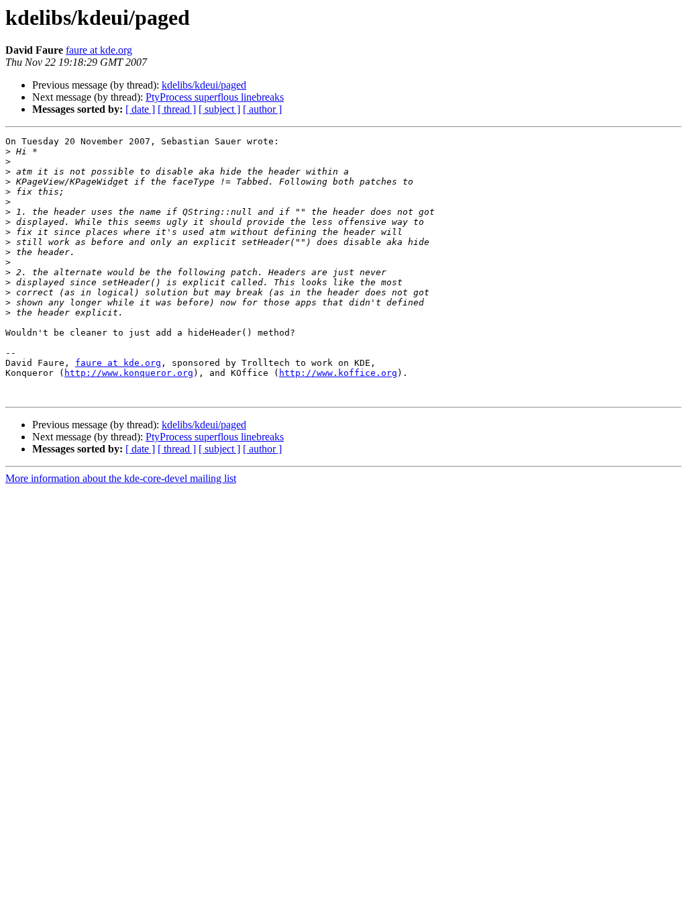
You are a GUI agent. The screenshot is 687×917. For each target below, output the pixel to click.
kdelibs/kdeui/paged (204, 85)
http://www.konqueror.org (128, 373)
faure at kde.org (99, 50)
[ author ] (262, 109)
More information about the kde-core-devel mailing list (120, 478)
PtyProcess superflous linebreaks (215, 97)
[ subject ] (219, 109)
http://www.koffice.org (338, 373)
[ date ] (140, 109)
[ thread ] (177, 109)
